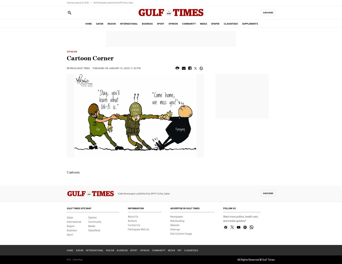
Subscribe (268, 13)
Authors (132, 221)
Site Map (78, 259)
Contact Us (134, 225)
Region (71, 226)
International (74, 221)
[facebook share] (189, 68)
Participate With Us (138, 229)
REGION (112, 24)
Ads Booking (177, 221)
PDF (180, 250)
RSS (69, 259)
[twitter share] (195, 68)
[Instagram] (245, 227)
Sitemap (175, 229)
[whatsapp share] (202, 68)
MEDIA (203, 24)
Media (91, 226)
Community (94, 221)
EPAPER (215, 24)
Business (72, 230)
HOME (88, 24)
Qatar (70, 217)
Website (174, 225)
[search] (69, 13)
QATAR (99, 24)
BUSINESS (147, 24)
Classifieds (94, 230)
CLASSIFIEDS (231, 24)
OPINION (173, 24)
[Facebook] (225, 227)
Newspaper (176, 216)
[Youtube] (238, 227)
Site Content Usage (181, 233)
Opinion (72, 52)
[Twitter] (232, 227)
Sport (70, 234)
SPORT (160, 24)
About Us (133, 216)
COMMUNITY (189, 24)
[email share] (184, 68)
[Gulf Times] (171, 16)
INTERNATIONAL (129, 24)
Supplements (250, 24)
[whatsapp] (251, 227)
